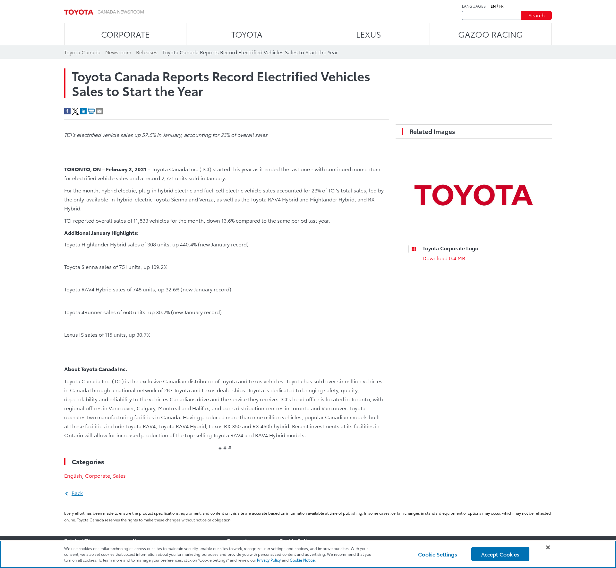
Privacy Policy (269, 560)
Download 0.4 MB (444, 258)
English (73, 475)
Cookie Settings (437, 554)
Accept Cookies (500, 554)
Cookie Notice (302, 560)
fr (501, 6)
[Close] (548, 547)
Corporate (97, 475)
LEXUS (368, 34)
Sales (119, 475)
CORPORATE (125, 34)
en (493, 6)
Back (77, 492)
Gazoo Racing (490, 34)
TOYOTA (246, 34)
